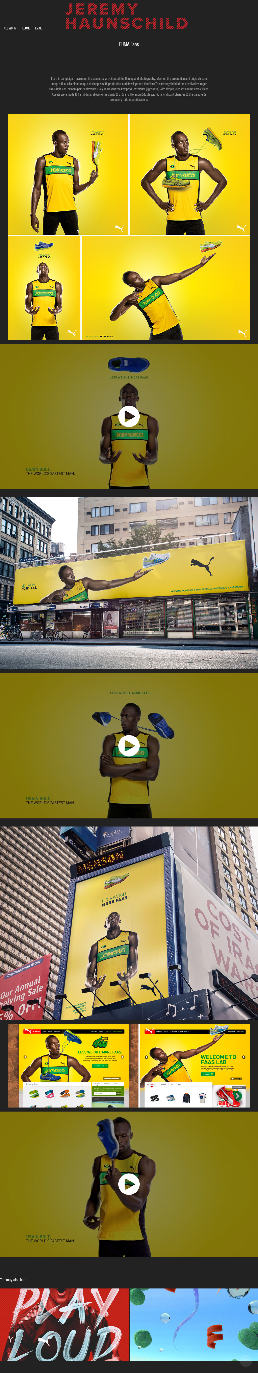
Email (38, 28)
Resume (25, 28)
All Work (10, 28)
